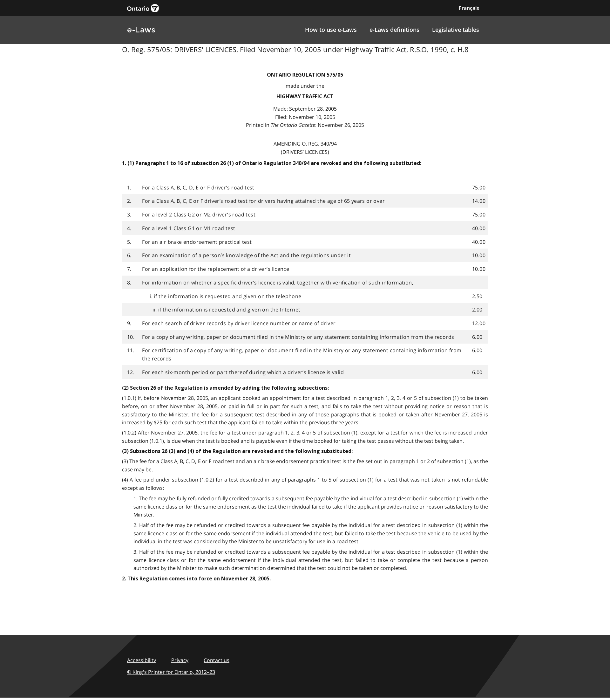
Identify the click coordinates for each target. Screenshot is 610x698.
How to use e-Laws (331, 29)
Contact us (216, 660)
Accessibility (141, 660)
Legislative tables (455, 29)
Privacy (179, 660)
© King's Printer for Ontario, (171, 671)
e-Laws (141, 29)
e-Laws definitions (394, 29)
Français (469, 7)
